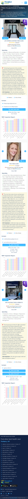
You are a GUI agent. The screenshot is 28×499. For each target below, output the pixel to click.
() (17, 42)
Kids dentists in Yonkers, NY (8, 452)
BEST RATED (3, 6)
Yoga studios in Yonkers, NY (8, 478)
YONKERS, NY (9, 6)
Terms (7, 495)
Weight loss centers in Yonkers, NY (9, 476)
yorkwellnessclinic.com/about (10, 242)
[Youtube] (8, 493)
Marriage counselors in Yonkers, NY (9, 456)
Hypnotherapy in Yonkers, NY (8, 450)
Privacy (3, 495)
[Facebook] (1, 493)
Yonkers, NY (5, 441)
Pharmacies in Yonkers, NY (7, 466)
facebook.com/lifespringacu (11, 106)
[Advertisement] (14, 421)
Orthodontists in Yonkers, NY (8, 462)
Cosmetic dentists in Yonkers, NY (9, 446)
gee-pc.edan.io (7, 368)
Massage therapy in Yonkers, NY (9, 458)
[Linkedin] (11, 493)
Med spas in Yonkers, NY (7, 460)
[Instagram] (6, 493)
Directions (18, 46)
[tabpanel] (14, 28)
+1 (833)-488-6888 (9, 491)
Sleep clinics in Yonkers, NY (8, 470)
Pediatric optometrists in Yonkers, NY (10, 464)
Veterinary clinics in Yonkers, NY (9, 474)
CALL (6, 38)
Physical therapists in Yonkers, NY (9, 468)
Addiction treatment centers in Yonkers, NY (11, 444)
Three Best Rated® (13, 497)
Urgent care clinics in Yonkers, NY (9, 472)
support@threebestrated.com (10, 489)
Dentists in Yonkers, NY (7, 454)
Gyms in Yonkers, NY (6, 448)
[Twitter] (3, 493)
